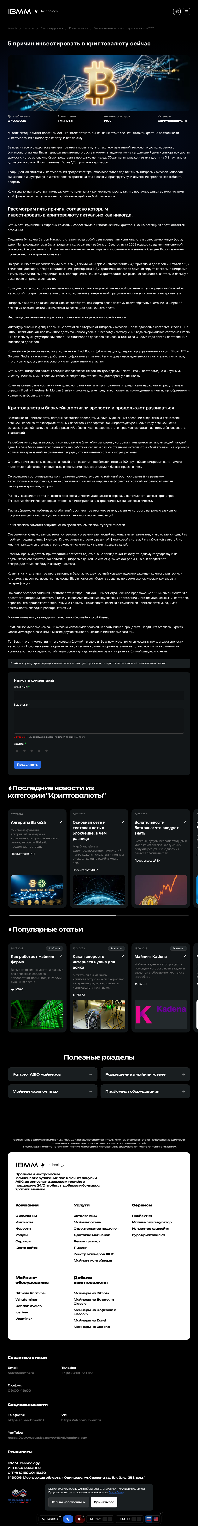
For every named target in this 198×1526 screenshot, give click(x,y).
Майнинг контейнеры (93, 1260)
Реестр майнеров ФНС (94, 1254)
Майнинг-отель (87, 1222)
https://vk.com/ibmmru (81, 1420)
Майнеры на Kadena (92, 1327)
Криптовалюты (78, 28)
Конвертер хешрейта (150, 1228)
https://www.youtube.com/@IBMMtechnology (23, 1438)
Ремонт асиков (87, 1241)
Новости (28, 28)
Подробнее (116, 1492)
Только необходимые (69, 1502)
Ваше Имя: (21, 686)
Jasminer (23, 1319)
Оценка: (19, 743)
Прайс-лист (142, 1216)
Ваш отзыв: (21, 704)
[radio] (17, 751)
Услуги (21, 1235)
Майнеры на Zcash (90, 1320)
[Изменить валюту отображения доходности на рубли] (148, 1519)
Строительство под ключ (96, 1228)
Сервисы (23, 1241)
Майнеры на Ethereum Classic (94, 1301)
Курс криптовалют (148, 1235)
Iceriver (21, 1312)
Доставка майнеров (92, 1235)
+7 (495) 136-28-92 (76, 1373)
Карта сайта (26, 1248)
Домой (12, 28)
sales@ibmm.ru (21, 1373)
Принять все (104, 1502)
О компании (26, 1216)
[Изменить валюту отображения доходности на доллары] (156, 1519)
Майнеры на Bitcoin (91, 1293)
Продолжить (27, 764)
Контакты (24, 1222)
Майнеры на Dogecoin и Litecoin (95, 1312)
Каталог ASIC (85, 1216)
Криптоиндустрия (51, 28)
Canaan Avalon (28, 1306)
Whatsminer (26, 1299)
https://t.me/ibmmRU (23, 1420)
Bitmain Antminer (30, 1293)
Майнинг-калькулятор (152, 1222)
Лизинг (80, 1248)
